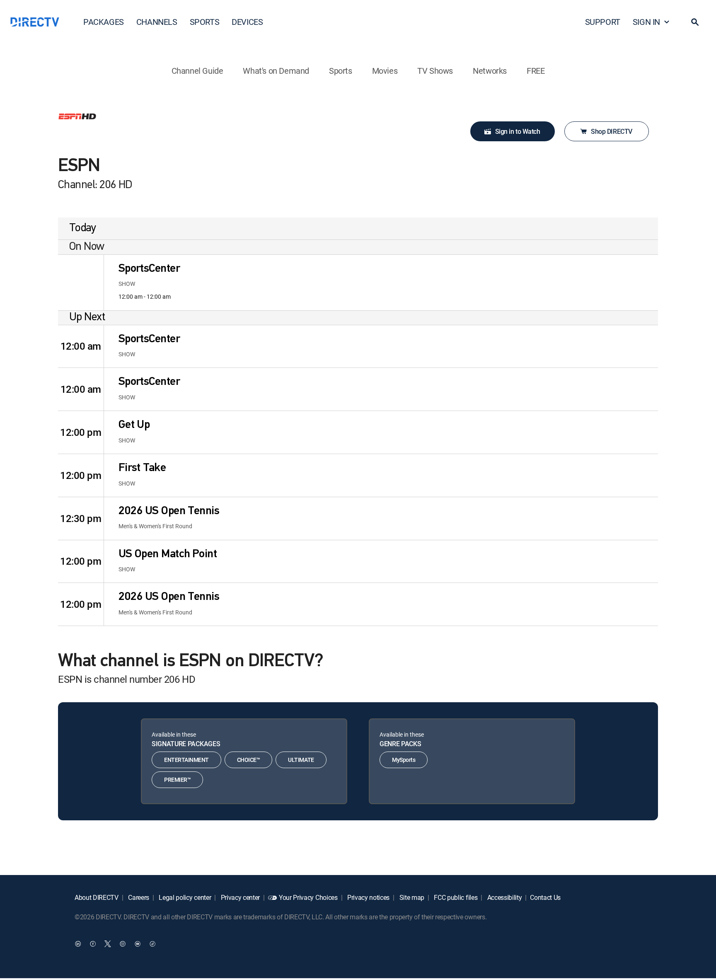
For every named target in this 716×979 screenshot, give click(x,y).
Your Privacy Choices (308, 897)
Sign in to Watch (517, 131)
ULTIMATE (301, 760)
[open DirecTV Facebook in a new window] (93, 943)
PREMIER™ (177, 779)
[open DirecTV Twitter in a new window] (107, 943)
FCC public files (455, 897)
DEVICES (247, 21)
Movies (385, 70)
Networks (490, 70)
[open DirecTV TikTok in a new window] (152, 943)
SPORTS (205, 21)
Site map (411, 897)
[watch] (81, 282)
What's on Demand (276, 70)
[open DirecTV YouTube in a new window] (137, 943)
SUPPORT (602, 21)
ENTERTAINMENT (186, 760)
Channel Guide (197, 70)
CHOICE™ (248, 760)
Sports (340, 70)
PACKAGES (103, 21)
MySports (403, 760)
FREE (535, 70)
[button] (695, 22)
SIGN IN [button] (646, 21)
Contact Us (545, 897)
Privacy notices (367, 897)
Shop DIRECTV (611, 131)
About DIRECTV (97, 897)
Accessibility (504, 897)
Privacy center (239, 897)
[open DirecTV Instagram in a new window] (122, 943)
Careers (138, 897)
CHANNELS (156, 21)
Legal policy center (184, 897)
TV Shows (435, 70)
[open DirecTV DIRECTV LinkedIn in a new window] (78, 943)
